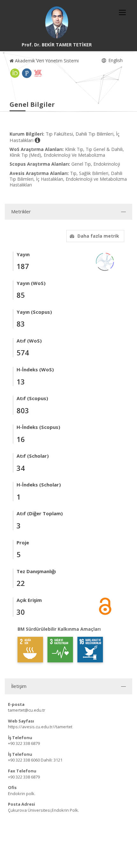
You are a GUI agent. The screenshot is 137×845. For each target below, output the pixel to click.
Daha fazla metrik (98, 236)
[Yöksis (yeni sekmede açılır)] (38, 73)
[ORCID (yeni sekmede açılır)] (15, 73)
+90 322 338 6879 (24, 743)
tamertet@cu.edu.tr (26, 710)
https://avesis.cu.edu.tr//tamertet (40, 727)
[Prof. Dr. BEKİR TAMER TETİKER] (57, 22)
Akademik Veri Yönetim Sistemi (46, 61)
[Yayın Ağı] (105, 261)
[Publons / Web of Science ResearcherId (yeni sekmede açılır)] (27, 73)
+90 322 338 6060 (24, 760)
